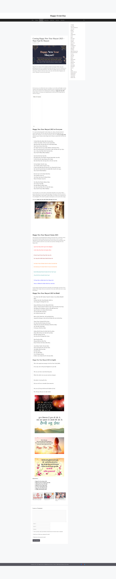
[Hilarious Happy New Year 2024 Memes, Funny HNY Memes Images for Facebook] (60, 495)
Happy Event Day (58, 16)
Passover (72, 67)
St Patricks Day (73, 73)
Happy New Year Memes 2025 (41, 488)
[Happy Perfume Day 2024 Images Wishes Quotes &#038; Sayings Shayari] (38, 495)
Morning (72, 60)
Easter (72, 37)
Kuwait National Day (74, 52)
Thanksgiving (73, 74)
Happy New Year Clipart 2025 (41, 485)
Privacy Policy (67, 564)
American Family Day (74, 27)
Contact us (54, 564)
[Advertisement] (27, 6)
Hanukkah (72, 49)
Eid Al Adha (73, 38)
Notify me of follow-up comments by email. (41, 534)
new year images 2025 (61, 134)
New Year (41, 20)
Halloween (72, 48)
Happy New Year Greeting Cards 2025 (42, 482)
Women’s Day (73, 77)
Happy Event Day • (41, 564)
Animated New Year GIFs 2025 (41, 483)
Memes (72, 58)
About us (51, 564)
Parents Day (73, 66)
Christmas (36, 20)
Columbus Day (73, 34)
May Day (72, 56)
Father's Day (73, 42)
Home (32, 20)
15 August (72, 24)
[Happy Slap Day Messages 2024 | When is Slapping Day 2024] (49, 495)
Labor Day (57, 20)
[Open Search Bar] (84, 20)
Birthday (72, 30)
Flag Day (72, 44)
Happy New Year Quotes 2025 (41, 481)
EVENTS (72, 41)
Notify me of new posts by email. (39, 537)
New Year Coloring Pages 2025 (41, 486)
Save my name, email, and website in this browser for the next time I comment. (48, 531)
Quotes (72, 70)
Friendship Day (73, 45)
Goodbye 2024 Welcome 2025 (41, 489)
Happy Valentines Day (74, 51)
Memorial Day (46, 20)
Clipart (72, 33)
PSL (71, 69)
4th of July (72, 26)
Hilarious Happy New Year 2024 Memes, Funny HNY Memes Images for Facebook (60, 499)
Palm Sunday (73, 65)
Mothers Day (52, 20)
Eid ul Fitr (72, 40)
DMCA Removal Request (60, 564)
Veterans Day (62, 20)
